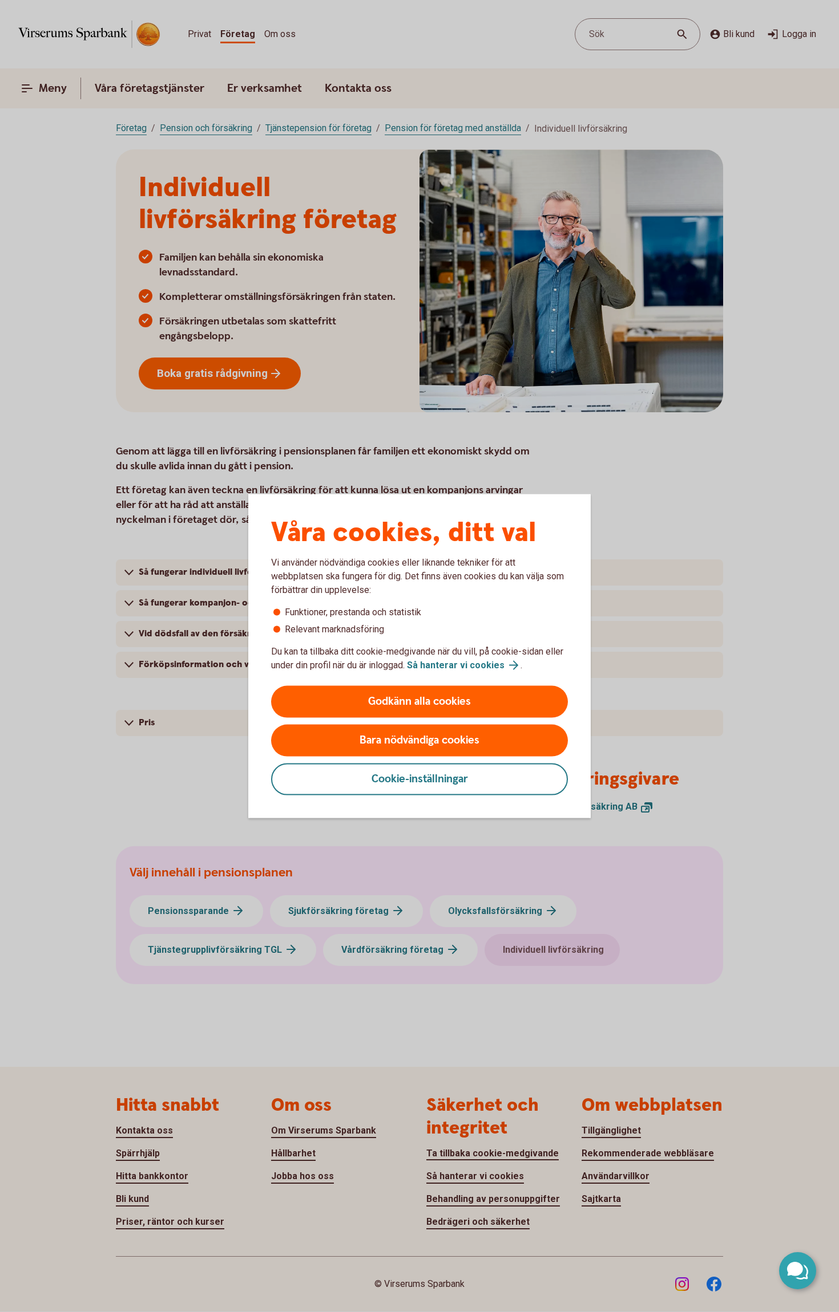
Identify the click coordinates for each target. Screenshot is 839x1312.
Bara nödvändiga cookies (419, 740)
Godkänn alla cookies (419, 701)
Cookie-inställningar (420, 779)
